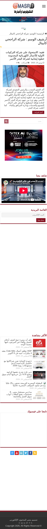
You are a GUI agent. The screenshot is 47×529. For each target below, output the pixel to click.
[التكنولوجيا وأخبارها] (23, 8)
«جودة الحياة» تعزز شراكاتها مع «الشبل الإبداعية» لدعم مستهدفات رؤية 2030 (18, 363)
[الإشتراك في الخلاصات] (1, 47)
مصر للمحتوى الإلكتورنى (20, 520)
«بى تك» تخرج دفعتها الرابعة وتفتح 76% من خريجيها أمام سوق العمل (17, 374)
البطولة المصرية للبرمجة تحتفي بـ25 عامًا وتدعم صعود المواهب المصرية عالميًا (25, 384)
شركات (24, 63)
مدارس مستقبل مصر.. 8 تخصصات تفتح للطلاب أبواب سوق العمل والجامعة (19, 394)
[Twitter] (26, 453)
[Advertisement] (23, 272)
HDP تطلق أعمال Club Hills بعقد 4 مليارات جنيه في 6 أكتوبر (17, 352)
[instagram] (12, 453)
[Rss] (35, 453)
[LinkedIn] (21, 453)
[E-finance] (23, 19)
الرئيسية (41, 33)
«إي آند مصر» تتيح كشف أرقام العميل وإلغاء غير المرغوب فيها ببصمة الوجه (18, 342)
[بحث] (6, 121)
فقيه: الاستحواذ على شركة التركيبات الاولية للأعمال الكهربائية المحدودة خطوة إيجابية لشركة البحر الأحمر (25, 55)
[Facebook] (30, 453)
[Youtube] (17, 453)
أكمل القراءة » (38, 112)
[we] (23, 29)
